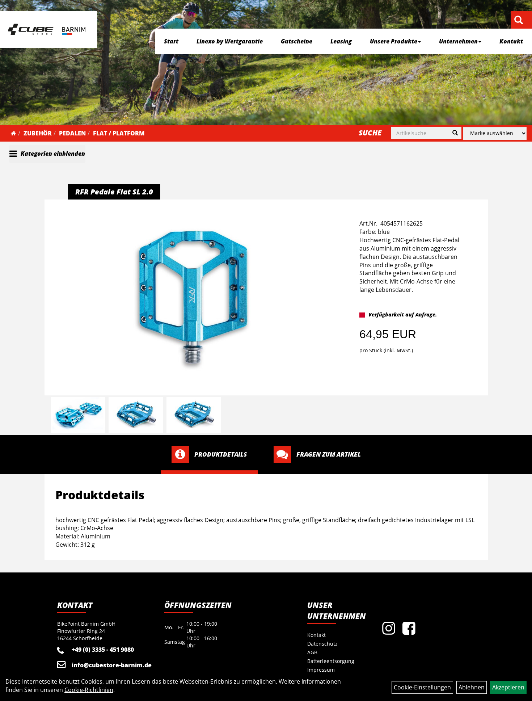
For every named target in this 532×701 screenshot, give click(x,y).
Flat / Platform (118, 133)
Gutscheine (296, 41)
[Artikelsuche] (518, 20)
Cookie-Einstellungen (422, 687)
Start (171, 41)
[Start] (13, 133)
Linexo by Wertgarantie (230, 41)
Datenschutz (322, 643)
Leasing (341, 41)
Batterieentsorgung (330, 661)
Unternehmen (458, 41)
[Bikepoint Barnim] (47, 29)
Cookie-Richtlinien (88, 690)
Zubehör (38, 133)
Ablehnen (472, 687)
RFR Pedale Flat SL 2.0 (114, 192)
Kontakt (511, 41)
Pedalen (72, 133)
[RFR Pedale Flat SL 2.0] (192, 297)
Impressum (321, 669)
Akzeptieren (508, 687)
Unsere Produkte (393, 41)
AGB (312, 652)
